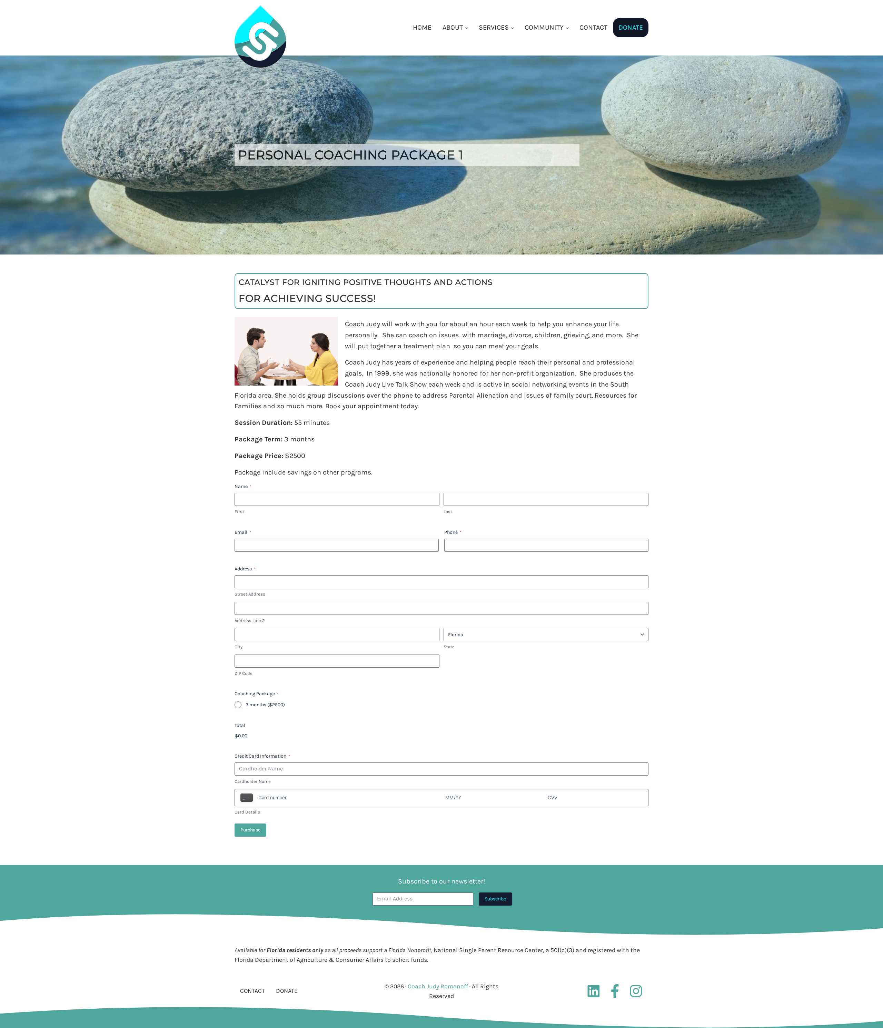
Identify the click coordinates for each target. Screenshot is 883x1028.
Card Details (247, 812)
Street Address (250, 594)
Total (240, 725)
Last (448, 511)
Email (243, 532)
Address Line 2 (250, 620)
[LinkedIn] (593, 991)
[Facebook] (616, 991)
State (449, 646)
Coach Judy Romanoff (438, 986)
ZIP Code (243, 673)
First (239, 511)
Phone (453, 532)
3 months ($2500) (265, 705)
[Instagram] (637, 991)
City (238, 646)
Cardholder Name (253, 781)
